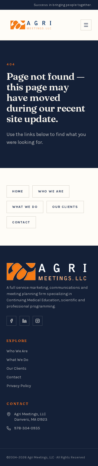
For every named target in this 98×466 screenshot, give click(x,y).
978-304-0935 (27, 428)
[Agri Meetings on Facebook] (11, 321)
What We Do (25, 207)
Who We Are (51, 191)
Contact (21, 222)
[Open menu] (86, 25)
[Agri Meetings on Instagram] (37, 321)
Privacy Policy (19, 385)
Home (17, 191)
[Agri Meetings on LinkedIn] (24, 321)
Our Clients (65, 207)
